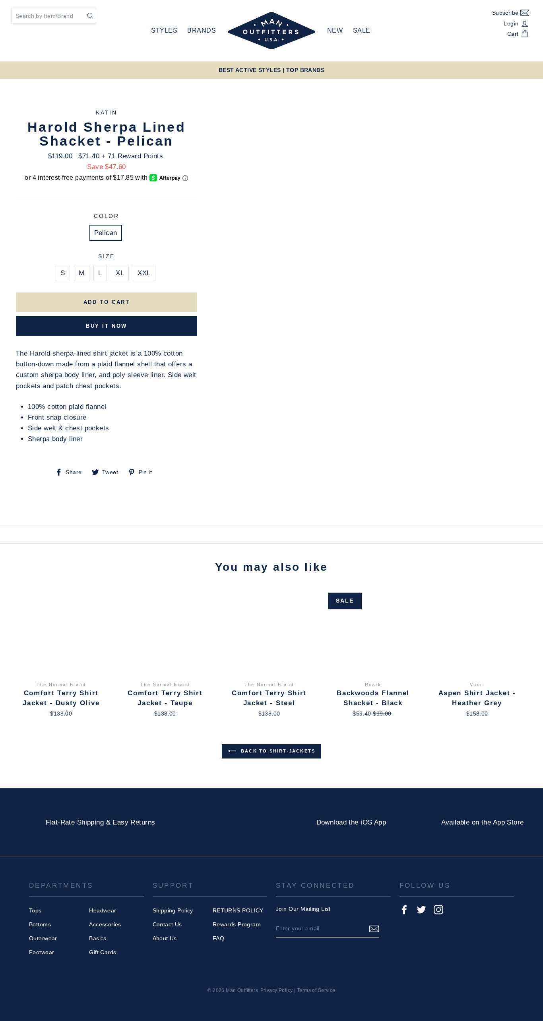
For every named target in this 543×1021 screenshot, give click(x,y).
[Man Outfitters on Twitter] (421, 909)
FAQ (218, 938)
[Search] (90, 15)
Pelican (105, 233)
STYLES (164, 30)
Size (106, 256)
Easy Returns (133, 822)
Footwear (41, 952)
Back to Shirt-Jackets (277, 751)
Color (106, 216)
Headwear (102, 910)
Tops (35, 910)
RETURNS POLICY (238, 910)
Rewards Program (237, 924)
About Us (165, 938)
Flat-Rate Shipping (75, 822)
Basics (98, 938)
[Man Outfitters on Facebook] (404, 909)
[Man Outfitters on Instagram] (438, 909)
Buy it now (106, 326)
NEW (335, 30)
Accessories (105, 924)
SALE (361, 30)
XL (120, 273)
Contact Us (167, 924)
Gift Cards (102, 952)
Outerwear (43, 938)
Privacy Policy (276, 990)
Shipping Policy (173, 910)
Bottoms (40, 924)
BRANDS (201, 30)
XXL (144, 273)
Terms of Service (316, 990)
